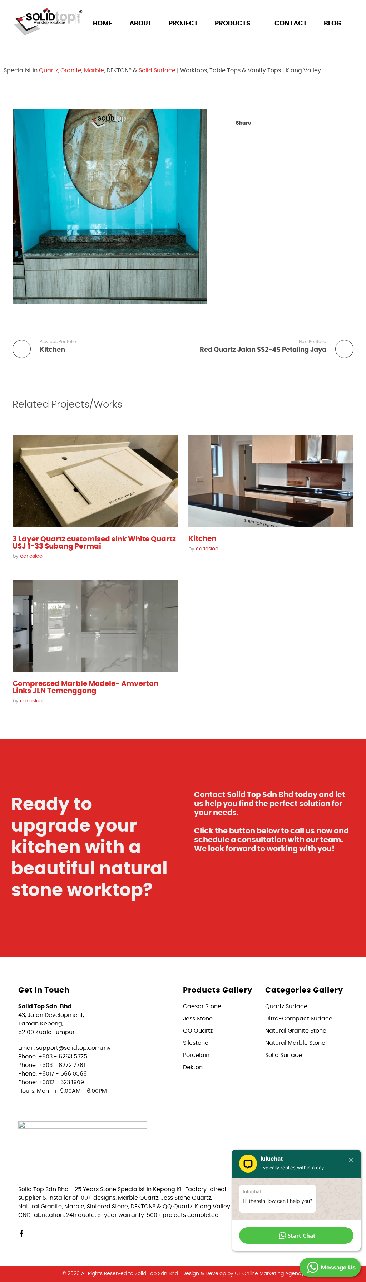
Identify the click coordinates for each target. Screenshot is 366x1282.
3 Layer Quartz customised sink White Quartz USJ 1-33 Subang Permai (94, 543)
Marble (94, 70)
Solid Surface (157, 70)
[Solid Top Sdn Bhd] (48, 21)
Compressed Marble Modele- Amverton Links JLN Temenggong (85, 687)
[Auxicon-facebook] (58, 48)
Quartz (48, 70)
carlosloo (31, 556)
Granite (70, 70)
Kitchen (202, 538)
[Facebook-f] (21, 1233)
